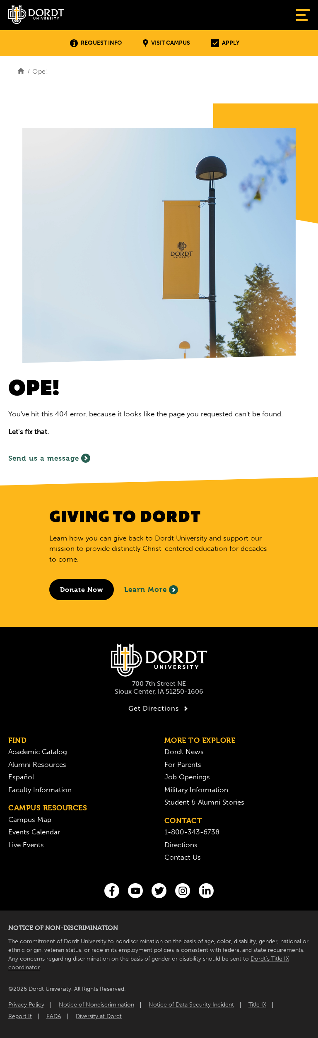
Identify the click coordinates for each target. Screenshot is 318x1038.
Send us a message (43, 458)
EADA (53, 1016)
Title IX (257, 1004)
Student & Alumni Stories (204, 802)
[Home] (21, 71)
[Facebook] (111, 890)
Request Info (101, 42)
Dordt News (184, 751)
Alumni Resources (37, 764)
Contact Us (182, 857)
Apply (230, 42)
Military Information (196, 790)
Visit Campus (170, 42)
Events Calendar (34, 832)
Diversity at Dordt (99, 1016)
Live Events (26, 845)
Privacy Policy (26, 1004)
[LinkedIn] (206, 890)
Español (21, 777)
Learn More (145, 589)
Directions (181, 845)
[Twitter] (159, 890)
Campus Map (29, 819)
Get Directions (153, 708)
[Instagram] (182, 890)
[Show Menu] (303, 15)
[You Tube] (135, 890)
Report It (20, 1016)
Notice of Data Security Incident (191, 1004)
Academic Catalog (37, 751)
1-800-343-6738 (191, 832)
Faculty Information (40, 790)
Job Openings (187, 777)
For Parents (182, 764)
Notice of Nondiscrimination (96, 1004)
